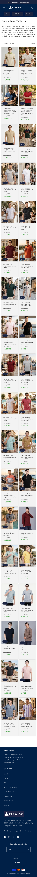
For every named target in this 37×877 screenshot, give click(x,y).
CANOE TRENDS (15, 873)
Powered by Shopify (25, 873)
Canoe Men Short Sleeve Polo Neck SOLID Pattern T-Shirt (27, 342)
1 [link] (13, 742)
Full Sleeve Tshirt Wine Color (27, 533)
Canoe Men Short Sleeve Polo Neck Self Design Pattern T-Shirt (27, 686)
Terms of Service (9, 796)
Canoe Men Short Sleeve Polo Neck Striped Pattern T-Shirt (27, 304)
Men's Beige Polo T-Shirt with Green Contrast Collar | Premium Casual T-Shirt (9, 73)
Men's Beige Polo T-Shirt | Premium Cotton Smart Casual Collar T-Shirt (9, 151)
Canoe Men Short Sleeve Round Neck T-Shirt (9, 648)
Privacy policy (8, 783)
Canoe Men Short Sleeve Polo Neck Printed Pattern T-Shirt (9, 572)
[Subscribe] (28, 849)
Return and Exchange (10, 787)
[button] (4, 7)
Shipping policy (9, 792)
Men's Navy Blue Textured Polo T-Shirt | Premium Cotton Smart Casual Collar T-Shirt (9, 111)
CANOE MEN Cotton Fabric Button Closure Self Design (9, 533)
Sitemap (6, 805)
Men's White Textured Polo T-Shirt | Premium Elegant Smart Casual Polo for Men (27, 73)
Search (6, 774)
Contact (6, 778)
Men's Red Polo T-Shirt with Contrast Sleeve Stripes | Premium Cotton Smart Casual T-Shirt (27, 111)
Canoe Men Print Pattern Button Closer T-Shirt (26, 228)
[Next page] (24, 742)
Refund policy (8, 800)
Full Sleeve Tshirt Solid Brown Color (27, 648)
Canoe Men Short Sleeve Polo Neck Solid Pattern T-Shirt (27, 151)
